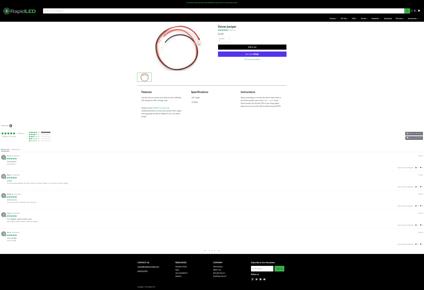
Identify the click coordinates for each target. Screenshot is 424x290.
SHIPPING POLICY (219, 276)
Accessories (412, 18)
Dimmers (399, 18)
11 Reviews (231, 30)
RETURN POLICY (219, 273)
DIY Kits (344, 18)
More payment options (252, 59)
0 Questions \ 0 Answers (9, 136)
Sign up (279, 268)
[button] (414, 138)
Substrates (388, 18)
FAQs (177, 270)
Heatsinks (375, 18)
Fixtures (333, 18)
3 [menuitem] (214, 251)
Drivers (364, 18)
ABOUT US (217, 270)
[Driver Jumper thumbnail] (144, 77)
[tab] (5, 150)
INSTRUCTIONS (181, 267)
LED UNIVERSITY (181, 273)
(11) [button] (39, 132)
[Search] (407, 10)
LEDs (354, 18)
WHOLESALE (218, 267)
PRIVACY (178, 276)
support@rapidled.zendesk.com (148, 267)
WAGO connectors (160, 108)
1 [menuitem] (209, 251)
